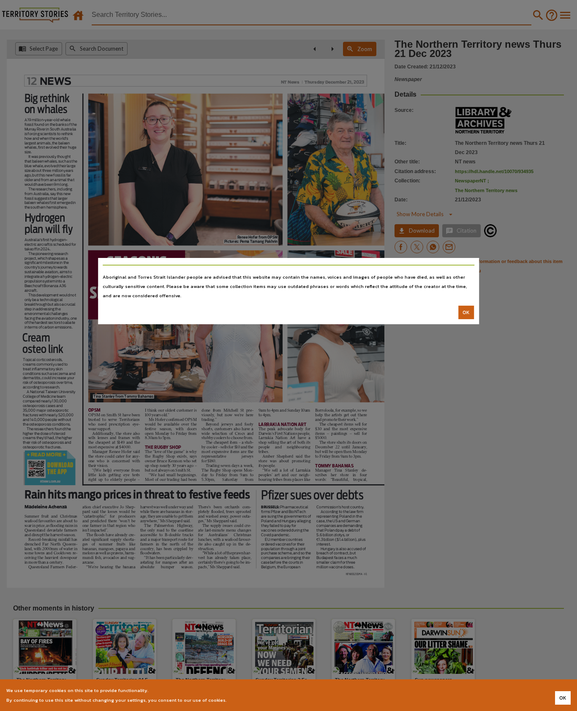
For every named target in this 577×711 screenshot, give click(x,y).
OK (466, 312)
